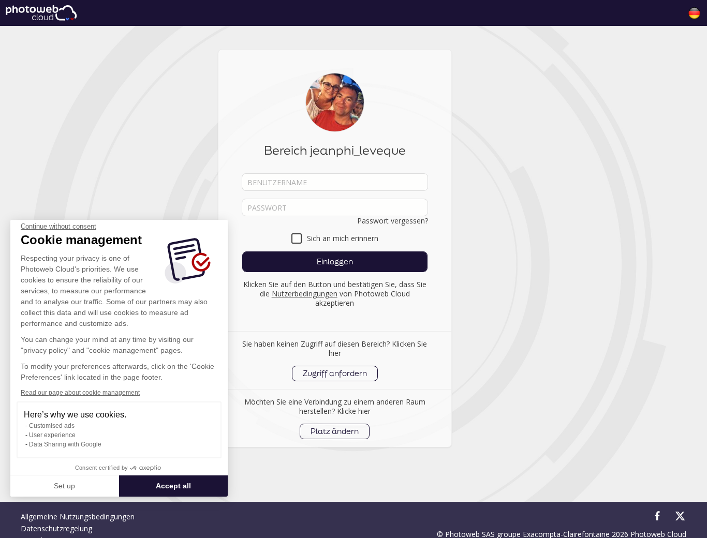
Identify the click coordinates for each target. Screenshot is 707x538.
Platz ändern (335, 431)
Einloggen (335, 261)
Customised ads (52, 425)
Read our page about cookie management (80, 392)
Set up (64, 486)
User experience (52, 435)
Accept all (173, 486)
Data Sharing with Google (65, 444)
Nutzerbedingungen (304, 293)
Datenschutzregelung (56, 528)
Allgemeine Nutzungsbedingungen (78, 516)
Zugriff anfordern (335, 373)
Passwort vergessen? (392, 221)
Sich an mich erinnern (342, 238)
